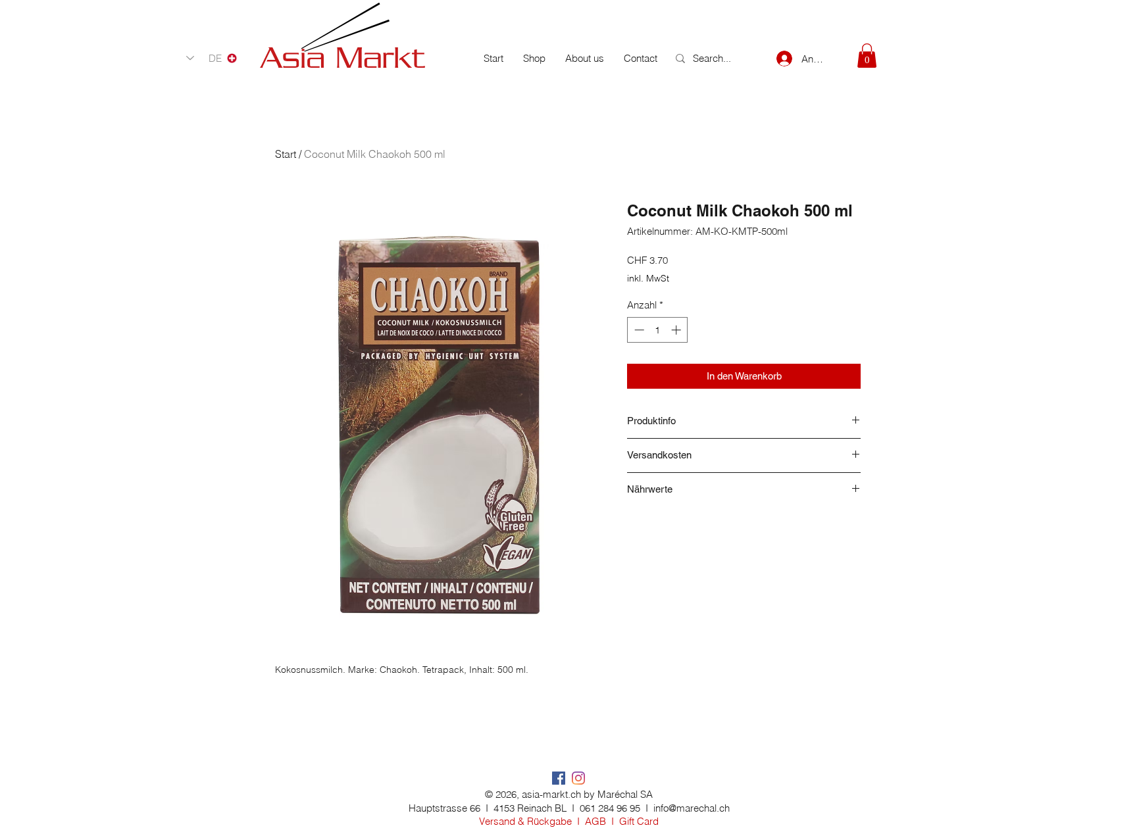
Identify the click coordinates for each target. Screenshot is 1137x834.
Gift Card (639, 821)
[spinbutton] (658, 330)
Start (285, 153)
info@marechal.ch (691, 808)
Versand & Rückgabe (525, 821)
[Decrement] (638, 330)
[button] (867, 55)
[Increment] (677, 330)
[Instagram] (578, 778)
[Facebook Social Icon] (558, 778)
